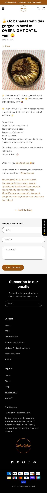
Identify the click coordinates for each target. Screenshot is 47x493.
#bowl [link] (10, 200)
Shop (7, 387)
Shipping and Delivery (14, 342)
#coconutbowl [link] (9, 180)
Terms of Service (12, 354)
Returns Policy (11, 337)
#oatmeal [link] (26, 180)
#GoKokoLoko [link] (22, 163)
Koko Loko (20, 486)
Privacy (8, 359)
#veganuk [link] (35, 193)
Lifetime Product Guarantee (17, 348)
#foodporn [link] (13, 193)
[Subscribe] (39, 304)
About (7, 381)
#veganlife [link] (7, 196)
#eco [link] (32, 190)
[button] (3, 8)
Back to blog (25, 210)
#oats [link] (19, 180)
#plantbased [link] (8, 186)
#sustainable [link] (33, 186)
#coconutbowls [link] (20, 183)
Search (8, 325)
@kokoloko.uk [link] (27, 173)
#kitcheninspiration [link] (35, 196)
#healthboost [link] (21, 186)
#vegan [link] (32, 183)
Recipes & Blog (11, 392)
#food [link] (5, 193)
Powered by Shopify (29, 486)
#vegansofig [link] (24, 193)
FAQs (7, 331)
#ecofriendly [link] (23, 190)
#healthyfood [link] (19, 196)
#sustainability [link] (9, 190)
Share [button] (7, 46)
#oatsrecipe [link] (7, 183)
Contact (8, 398)
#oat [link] (34, 180)
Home (7, 375)
